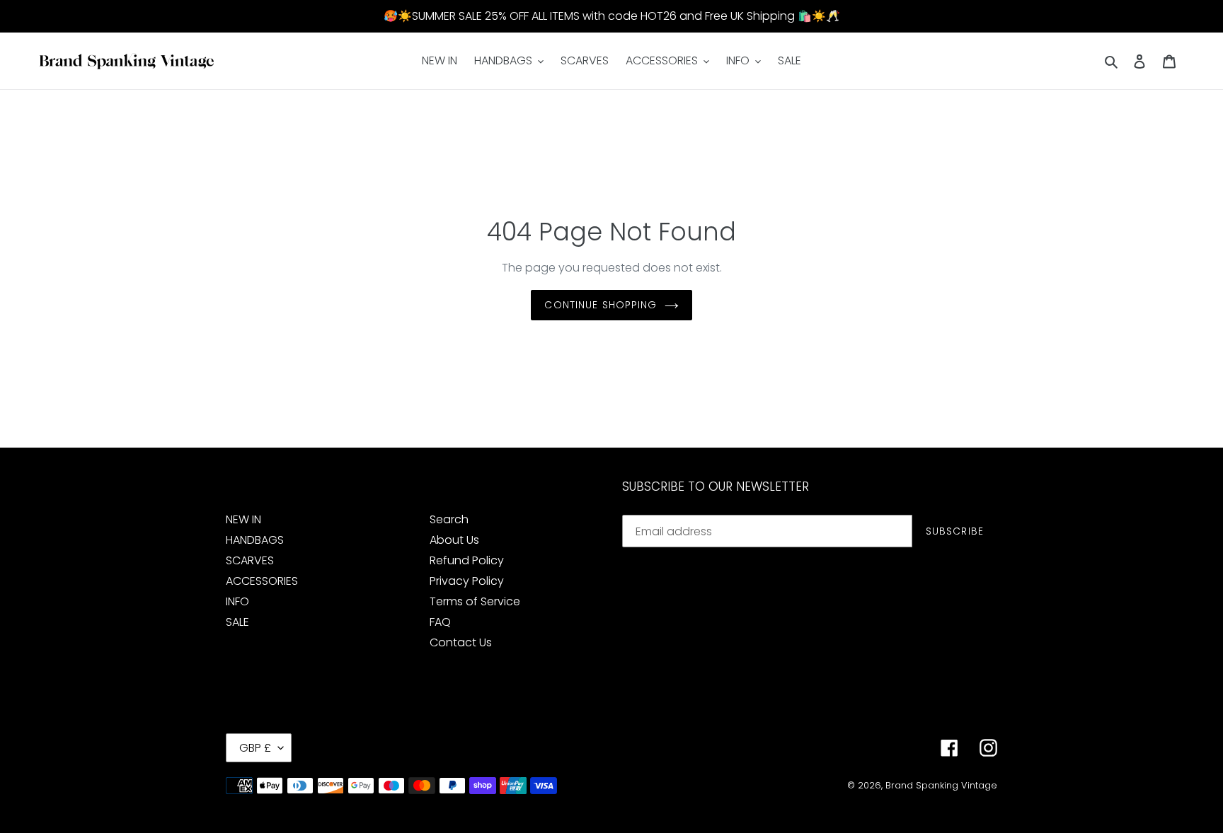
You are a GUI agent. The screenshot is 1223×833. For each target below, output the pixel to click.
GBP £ (255, 748)
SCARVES (250, 560)
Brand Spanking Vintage (941, 785)
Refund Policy (467, 560)
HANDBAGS (255, 540)
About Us (454, 540)
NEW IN (243, 519)
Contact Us (461, 642)
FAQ (440, 622)
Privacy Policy (467, 581)
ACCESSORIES (262, 581)
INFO (237, 601)
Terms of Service (475, 601)
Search (449, 519)
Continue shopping (600, 305)
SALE (237, 622)
